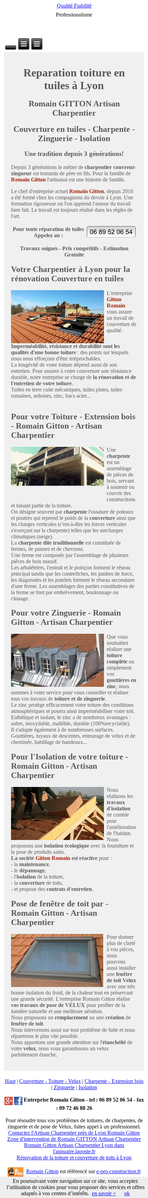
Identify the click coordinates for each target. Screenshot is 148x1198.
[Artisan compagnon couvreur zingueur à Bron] (23, 44)
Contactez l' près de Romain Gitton (74, 1133)
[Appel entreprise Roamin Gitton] (111, 236)
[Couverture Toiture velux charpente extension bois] (8, 1100)
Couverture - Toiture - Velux (50, 1081)
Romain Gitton (42, 1171)
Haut (10, 1081)
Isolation (87, 1087)
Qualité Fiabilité (74, 6)
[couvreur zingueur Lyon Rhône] (18, 1100)
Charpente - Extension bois (114, 1081)
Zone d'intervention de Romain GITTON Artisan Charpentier (74, 1139)
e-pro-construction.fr (118, 1171)
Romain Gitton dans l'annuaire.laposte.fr (74, 1148)
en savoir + (104, 1193)
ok (127, 1193)
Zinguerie (64, 1087)
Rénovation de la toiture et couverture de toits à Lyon (74, 1157)
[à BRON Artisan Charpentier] (10, 47)
